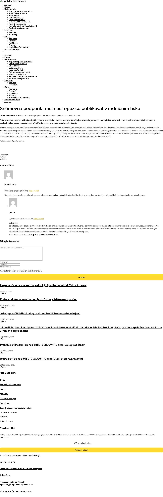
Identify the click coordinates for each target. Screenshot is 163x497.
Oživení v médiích (15, 115)
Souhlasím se (21, 456)
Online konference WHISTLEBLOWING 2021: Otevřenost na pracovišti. (41, 358)
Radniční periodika (17, 24)
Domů (2, 115)
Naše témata (10, 9)
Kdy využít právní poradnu (20, 11)
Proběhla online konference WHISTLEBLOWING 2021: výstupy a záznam (42, 344)
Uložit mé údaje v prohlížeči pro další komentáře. (22, 271)
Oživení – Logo (6, 421)
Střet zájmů (14, 15)
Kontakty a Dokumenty (19, 47)
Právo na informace (18, 13)
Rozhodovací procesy (19, 28)
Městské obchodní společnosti (23, 26)
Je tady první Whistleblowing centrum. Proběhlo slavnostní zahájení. (40, 313)
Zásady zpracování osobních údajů (15, 408)
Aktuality (8, 5)
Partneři (12, 41)
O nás (7, 37)
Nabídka (12, 32)
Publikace (13, 43)
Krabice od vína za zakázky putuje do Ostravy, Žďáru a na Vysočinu (38, 299)
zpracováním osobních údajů (27, 456)
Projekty (12, 45)
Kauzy (7, 7)
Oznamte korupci (12, 49)
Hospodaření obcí (17, 20)
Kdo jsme (13, 39)
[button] (81, 155)
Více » (3, 293)
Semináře (8, 30)
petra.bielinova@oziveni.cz (45, 234)
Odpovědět (33, 191)
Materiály (13, 34)
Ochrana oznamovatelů (19, 22)
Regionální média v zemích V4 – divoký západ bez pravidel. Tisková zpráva (43, 285)
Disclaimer (5, 403)
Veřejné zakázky (16, 18)
